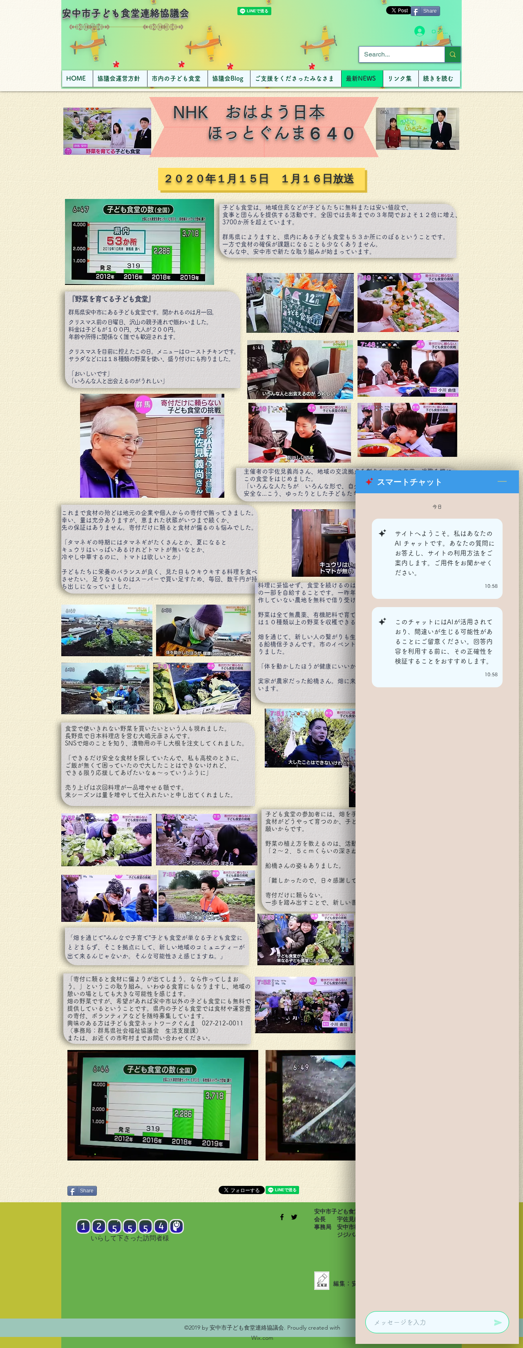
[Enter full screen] (247, 1149)
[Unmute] (92, 1149)
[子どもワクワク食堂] (282, 1217)
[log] (437, 899)
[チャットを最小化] (502, 481)
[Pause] (78, 1149)
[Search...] (452, 54)
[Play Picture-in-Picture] (233, 1149)
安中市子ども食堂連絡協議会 (125, 13)
